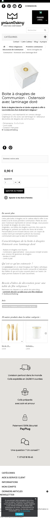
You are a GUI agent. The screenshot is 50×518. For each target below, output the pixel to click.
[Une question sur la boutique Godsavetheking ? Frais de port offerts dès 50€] (25, 1)
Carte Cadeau (26, 41)
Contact (16, 41)
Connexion (31, 6)
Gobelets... (30, 346)
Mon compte (9, 487)
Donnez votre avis (11, 158)
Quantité (8, 179)
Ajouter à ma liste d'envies (20, 198)
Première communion (34, 47)
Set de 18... (6, 346)
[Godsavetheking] (25, 19)
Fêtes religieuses (15, 47)
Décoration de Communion (13, 50)
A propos (43, 41)
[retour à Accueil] (4, 46)
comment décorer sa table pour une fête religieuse (23, 292)
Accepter (19, 514)
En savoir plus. (25, 511)
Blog (36, 41)
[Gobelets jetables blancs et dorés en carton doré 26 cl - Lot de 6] (36, 332)
